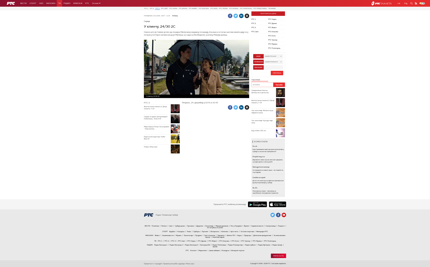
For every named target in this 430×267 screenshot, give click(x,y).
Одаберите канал (270, 56)
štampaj (175, 16)
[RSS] (416, 3)
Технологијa (188, 235)
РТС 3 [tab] (147, 102)
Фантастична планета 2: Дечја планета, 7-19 (155, 108)
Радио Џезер (277, 245)
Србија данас (180, 226)
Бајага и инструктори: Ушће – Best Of (155, 138)
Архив (215, 247)
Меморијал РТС (262, 231)
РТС (87, 3)
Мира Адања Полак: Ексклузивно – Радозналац (156, 128)
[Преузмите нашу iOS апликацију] (277, 204)
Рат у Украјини (236, 226)
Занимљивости (168, 235)
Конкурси (225, 250)
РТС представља (260, 8)
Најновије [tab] (255, 79)
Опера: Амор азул (150, 147)
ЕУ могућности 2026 (215, 228)
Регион (164, 226)
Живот (157, 235)
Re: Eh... (255, 188)
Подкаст (281, 226)
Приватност (148, 264)
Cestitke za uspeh (259, 177)
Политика (155, 226)
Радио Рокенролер (235, 245)
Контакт (193, 250)
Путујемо (198, 235)
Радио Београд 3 (191, 245)
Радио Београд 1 (160, 245)
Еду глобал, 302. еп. (258, 131)
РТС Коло (213, 8)
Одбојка (196, 231)
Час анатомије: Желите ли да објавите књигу (262, 111)
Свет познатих (209, 235)
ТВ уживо (272, 8)
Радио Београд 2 (176, 245)
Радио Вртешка (264, 245)
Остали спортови (247, 231)
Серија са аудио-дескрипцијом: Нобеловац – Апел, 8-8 (156, 118)
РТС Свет (164, 8)
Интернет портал (237, 250)
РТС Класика (204, 8)
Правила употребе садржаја (174, 264)
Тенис (189, 231)
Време (246, 226)
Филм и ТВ (231, 235)
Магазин (50, 3)
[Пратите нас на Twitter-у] (272, 215)
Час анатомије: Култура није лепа (262, 121)
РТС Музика (233, 8)
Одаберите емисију (271, 62)
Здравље (221, 235)
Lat (399, 3)
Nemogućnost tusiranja (261, 167)
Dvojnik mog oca (259, 157)
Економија (209, 226)
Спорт (33, 3)
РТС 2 (152, 8)
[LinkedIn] (241, 16)
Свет (171, 226)
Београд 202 (205, 245)
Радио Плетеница (219, 245)
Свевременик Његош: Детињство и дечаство (260, 91)
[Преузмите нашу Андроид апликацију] (257, 204)
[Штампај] (247, 16)
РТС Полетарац (246, 8)
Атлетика (224, 231)
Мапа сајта (278, 256)
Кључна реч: (258, 67)
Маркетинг (203, 250)
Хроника (190, 226)
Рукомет (205, 231)
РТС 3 (157, 8)
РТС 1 (146, 8)
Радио (67, 3)
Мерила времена (222, 226)
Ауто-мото (234, 231)
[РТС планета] (381, 3)
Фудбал (172, 231)
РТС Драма (183, 8)
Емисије (77, 3)
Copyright (158, 264)
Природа (247, 235)
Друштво (199, 226)
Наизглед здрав (218, 237)
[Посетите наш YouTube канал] (284, 215)
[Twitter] (235, 16)
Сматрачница (271, 226)
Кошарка (180, 231)
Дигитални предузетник (262, 235)
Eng (405, 3)
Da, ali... (255, 146)
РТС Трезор (223, 8)
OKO (41, 3)
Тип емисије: (258, 62)
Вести (23, 3)
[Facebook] (230, 16)
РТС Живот (193, 8)
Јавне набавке (214, 250)
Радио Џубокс (250, 245)
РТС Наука (173, 8)
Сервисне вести (257, 226)
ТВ (59, 3)
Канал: (258, 56)
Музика (178, 235)
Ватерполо (215, 231)
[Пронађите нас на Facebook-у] (278, 215)
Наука (239, 235)
